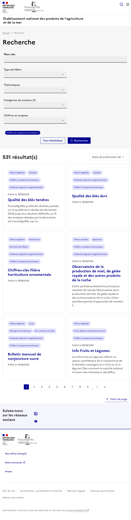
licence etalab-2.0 (76, 510)
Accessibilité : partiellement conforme (41, 491)
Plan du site (9, 491)
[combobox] (35, 74)
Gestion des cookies (13, 497)
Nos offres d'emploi (16, 453)
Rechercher (81, 140)
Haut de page (118, 399)
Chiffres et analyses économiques (21, 132)
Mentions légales (76, 491)
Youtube (36, 421)
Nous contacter (13, 462)
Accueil (6, 33)
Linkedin (36, 413)
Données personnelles (103, 491)
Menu (128, 4)
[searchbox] (8, 75)
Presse (8, 471)
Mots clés (9, 54)
